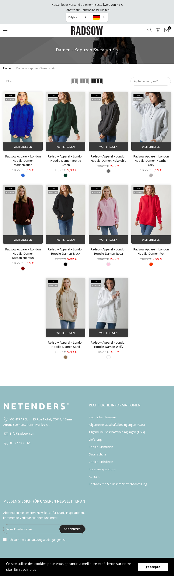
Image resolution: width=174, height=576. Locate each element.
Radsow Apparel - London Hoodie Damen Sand (65, 344)
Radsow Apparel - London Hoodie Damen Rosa (108, 251)
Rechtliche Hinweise (102, 417)
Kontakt (94, 477)
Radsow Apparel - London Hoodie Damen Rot (151, 251)
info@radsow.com (22, 433)
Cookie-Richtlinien (101, 447)
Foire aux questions (102, 469)
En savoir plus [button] (25, 569)
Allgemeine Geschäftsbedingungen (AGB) (117, 425)
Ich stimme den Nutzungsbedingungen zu (37, 540)
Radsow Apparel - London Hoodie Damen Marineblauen (23, 160)
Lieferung (95, 439)
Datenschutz (97, 454)
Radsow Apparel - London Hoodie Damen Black (65, 251)
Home (7, 68)
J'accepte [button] (153, 567)
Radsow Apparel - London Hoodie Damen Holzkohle (108, 158)
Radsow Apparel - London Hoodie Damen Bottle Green (65, 160)
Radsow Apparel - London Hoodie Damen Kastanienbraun (23, 253)
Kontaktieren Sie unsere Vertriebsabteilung (118, 484)
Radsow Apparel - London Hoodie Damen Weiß (108, 344)
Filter (9, 81)
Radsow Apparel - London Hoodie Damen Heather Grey (151, 160)
